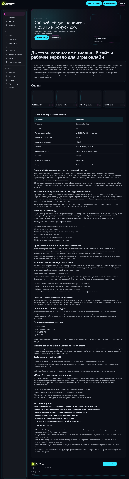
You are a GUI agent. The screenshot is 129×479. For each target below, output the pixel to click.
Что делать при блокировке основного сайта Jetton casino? (58, 421)
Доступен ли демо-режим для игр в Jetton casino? (55, 418)
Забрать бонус (42, 38)
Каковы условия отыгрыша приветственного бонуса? (56, 415)
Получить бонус (94, 3)
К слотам (55, 38)
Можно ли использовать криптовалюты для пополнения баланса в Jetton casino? (67, 409)
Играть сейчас (110, 3)
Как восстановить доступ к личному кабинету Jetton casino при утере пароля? (66, 406)
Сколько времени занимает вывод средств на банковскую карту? (61, 412)
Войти (122, 3)
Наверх (33, 474)
